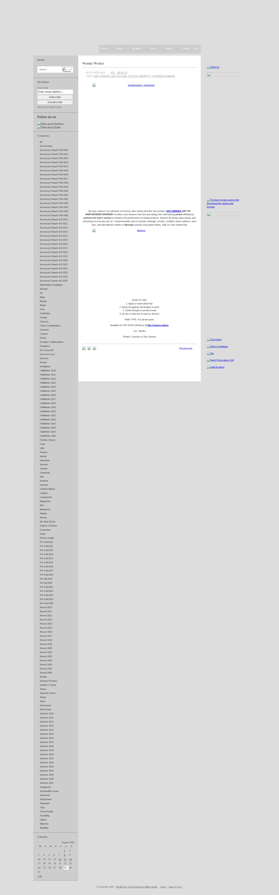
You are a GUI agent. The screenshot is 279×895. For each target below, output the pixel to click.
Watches (44, 824)
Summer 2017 (47, 742)
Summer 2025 (47, 775)
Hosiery (44, 452)
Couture (44, 334)
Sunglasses (45, 787)
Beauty (43, 301)
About (120, 49)
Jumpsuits (45, 472)
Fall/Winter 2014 (48, 387)
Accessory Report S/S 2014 (54, 236)
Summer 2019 (47, 750)
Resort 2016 (46, 632)
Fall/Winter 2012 (48, 378)
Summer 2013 (47, 726)
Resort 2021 (46, 652)
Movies (43, 517)
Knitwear (44, 481)
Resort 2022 (46, 656)
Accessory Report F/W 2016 (54, 174)
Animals (44, 289)
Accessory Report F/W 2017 (54, 178)
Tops (42, 807)
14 (60, 859)
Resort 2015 (46, 628)
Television (45, 803)
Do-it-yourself (46, 350)
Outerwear (45, 530)
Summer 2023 (47, 766)
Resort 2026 (46, 672)
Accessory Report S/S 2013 (54, 231)
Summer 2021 (47, 758)
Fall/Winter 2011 (48, 374)
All (41, 142)
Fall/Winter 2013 (48, 383)
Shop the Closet (48, 693)
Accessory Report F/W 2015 (54, 170)
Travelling (44, 815)
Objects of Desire (48, 525)
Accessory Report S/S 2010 (54, 219)
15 (65, 859)
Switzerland (45, 799)
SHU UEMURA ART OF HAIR (110, 76)
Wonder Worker (93, 63)
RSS (196, 48)
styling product (139, 76)
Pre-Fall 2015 (46, 562)
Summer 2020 (47, 754)
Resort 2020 (46, 648)
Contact (186, 49)
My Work (136, 49)
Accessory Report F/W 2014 (54, 166)
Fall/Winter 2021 (48, 415)
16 (70, 859)
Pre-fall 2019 (46, 579)
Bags (42, 297)
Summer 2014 (47, 730)
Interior (43, 456)
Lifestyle (44, 485)
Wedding (44, 828)
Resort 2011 (46, 611)
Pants (43, 534)
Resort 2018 (46, 640)
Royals (43, 677)
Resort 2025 (46, 668)
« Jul (39, 876)
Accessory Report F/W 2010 (54, 150)
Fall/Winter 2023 (48, 423)
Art (41, 293)
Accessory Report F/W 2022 (54, 199)
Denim (43, 338)
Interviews (45, 460)
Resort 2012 (46, 615)
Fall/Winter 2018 (48, 403)
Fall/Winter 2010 (48, 370)
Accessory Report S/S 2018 (54, 252)
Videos (43, 819)
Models (43, 513)
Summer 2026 (47, 779)
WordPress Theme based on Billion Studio (136, 887)
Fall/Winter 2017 (48, 399)
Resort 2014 (46, 623)
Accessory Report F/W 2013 (54, 162)
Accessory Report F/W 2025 (54, 211)
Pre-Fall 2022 (46, 591)
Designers (45, 346)
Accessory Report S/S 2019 (54, 256)
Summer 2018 (47, 746)
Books (43, 305)
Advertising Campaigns (51, 285)
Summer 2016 (47, 738)
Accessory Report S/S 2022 (54, 268)
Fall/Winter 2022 (48, 419)
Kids (42, 476)
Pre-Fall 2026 (46, 603)
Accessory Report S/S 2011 (53, 223)
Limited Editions (47, 489)
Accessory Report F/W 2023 (54, 203)
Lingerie (44, 493)
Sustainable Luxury (49, 791)
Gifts (42, 448)
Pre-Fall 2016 (46, 566)
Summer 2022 (47, 762)
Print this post (185, 348)
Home (104, 48)
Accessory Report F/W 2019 (54, 187)
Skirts (43, 701)
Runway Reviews (48, 681)
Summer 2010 (47, 713)
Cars (42, 309)
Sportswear (45, 705)
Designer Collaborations (52, 342)
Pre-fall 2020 (46, 583)
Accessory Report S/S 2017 (54, 248)
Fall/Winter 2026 (48, 436)
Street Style (45, 709)
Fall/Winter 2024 (48, 427)
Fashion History (48, 440)
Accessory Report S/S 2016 (54, 244)
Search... (43, 69)
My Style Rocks (48, 521)
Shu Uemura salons (158, 325)
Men (42, 505)
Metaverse (45, 509)
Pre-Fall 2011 (46, 546)
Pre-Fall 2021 (46, 587)
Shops (43, 697)
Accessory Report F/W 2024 (54, 207)
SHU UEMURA (174, 211)
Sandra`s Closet (48, 685)
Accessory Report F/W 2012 (54, 158)
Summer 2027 (47, 783)
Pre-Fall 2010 (46, 542)
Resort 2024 (46, 664)
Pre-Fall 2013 (46, 554)
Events (43, 362)
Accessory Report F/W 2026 (54, 215)
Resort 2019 (46, 644)
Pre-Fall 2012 (46, 550)
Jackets (44, 464)
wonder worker (163, 76)
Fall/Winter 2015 (48, 391)
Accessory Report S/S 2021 (54, 264)
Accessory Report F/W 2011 (54, 154)
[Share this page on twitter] (94, 349)
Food (42, 444)
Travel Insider (47, 811)
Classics (44, 321)
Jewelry (44, 468)
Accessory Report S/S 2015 (54, 240)
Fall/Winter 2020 (48, 411)
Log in (163, 887)
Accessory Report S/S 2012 (54, 227)
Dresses (44, 358)
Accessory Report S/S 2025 (54, 280)
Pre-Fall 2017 (46, 570)
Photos (169, 49)
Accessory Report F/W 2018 (54, 182)
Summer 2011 (47, 717)
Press (153, 49)
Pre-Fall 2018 (46, 574)
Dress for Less (47, 354)
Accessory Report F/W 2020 (54, 191)
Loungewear (46, 497)
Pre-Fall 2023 (46, 595)
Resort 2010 (46, 607)
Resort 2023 (46, 660)
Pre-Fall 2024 (46, 599)
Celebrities (45, 313)
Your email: (42, 88)
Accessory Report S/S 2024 (54, 276)
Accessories (46, 146)
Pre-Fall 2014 (46, 558)
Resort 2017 (46, 636)
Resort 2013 (46, 619)
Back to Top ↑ (176, 887)
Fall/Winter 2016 (48, 395)
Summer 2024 (47, 770)
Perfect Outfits (47, 538)
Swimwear (45, 795)
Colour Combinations (50, 325)
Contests (44, 329)
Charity (43, 317)
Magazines (45, 501)
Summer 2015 (47, 734)
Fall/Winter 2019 (48, 407)
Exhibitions (45, 366)
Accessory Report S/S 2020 (54, 260)
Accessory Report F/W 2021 (54, 195)
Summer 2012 (47, 721)
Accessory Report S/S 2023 (54, 272)
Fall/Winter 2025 (48, 432)
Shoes (43, 689)
